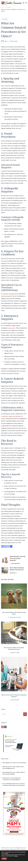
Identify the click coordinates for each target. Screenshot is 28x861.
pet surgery (11, 328)
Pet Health (5, 19)
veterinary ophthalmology (10, 294)
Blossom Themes (21, 849)
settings (16, 856)
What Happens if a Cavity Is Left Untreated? (14, 762)
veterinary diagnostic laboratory (12, 416)
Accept (4, 858)
